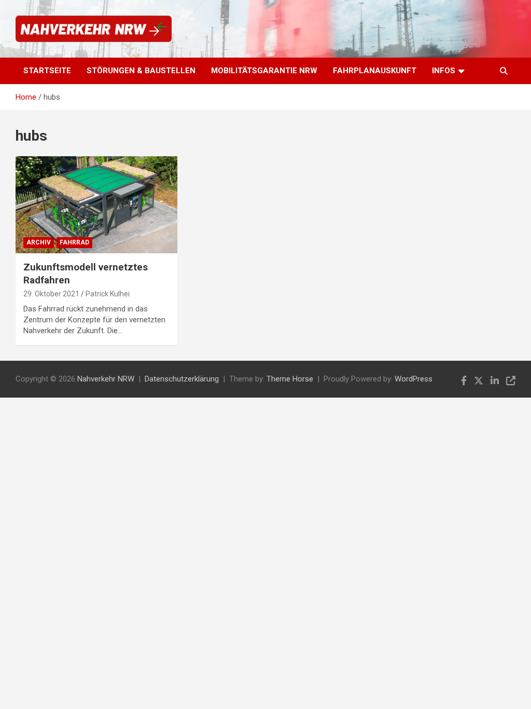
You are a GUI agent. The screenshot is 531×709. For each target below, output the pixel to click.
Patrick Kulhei (108, 294)
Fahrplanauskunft (374, 70)
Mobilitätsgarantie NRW (264, 70)
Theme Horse (290, 379)
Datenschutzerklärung (182, 379)
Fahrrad (74, 242)
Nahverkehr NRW (105, 379)
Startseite (47, 70)
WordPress (413, 379)
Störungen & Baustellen (141, 70)
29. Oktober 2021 (51, 294)
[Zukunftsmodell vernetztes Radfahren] (96, 204)
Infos (443, 70)
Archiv (38, 242)
